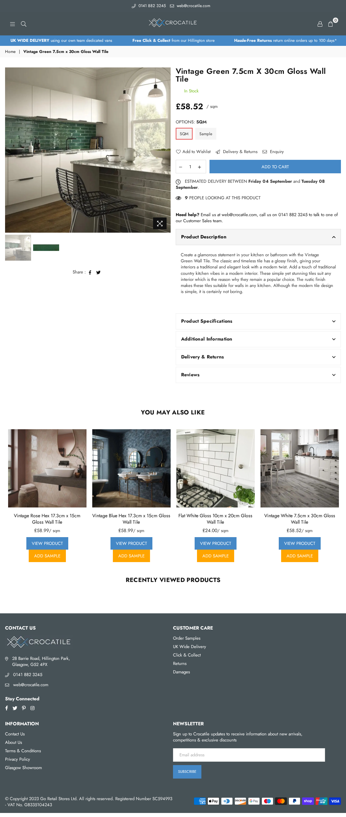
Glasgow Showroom (23, 767)
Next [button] (165, 150)
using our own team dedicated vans (61, 40)
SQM (184, 134)
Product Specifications (206, 321)
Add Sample (47, 556)
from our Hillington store (173, 40)
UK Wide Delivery (189, 646)
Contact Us (15, 734)
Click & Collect (187, 655)
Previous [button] (11, 150)
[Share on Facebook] (90, 272)
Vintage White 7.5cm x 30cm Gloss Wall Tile (299, 519)
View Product (47, 543)
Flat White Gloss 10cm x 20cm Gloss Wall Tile (215, 519)
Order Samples (186, 638)
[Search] (23, 24)
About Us (13, 742)
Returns (180, 663)
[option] (61, 40)
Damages (181, 672)
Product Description (203, 236)
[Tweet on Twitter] (98, 272)
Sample (205, 134)
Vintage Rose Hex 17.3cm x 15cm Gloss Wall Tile (47, 519)
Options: (191, 122)
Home (10, 52)
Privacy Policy (17, 759)
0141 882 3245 (151, 6)
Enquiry (276, 152)
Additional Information (206, 338)
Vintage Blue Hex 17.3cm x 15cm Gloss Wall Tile (131, 519)
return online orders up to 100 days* (285, 40)
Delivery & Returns (239, 152)
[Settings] (320, 24)
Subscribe (187, 771)
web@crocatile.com (192, 6)
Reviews (190, 374)
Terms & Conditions (23, 751)
